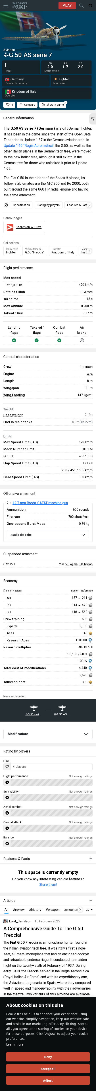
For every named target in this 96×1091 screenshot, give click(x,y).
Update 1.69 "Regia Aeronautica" (29, 146)
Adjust (48, 1080)
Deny (48, 1057)
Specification (21, 205)
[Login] (90, 5)
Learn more (14, 1044)
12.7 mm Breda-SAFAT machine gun (40, 503)
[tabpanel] (48, 522)
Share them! (48, 884)
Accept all (48, 1069)
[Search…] (81, 5)
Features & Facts (78, 205)
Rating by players (49, 205)
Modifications (18, 734)
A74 (90, 374)
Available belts (20, 534)
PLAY (67, 5)
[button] (92, 118)
